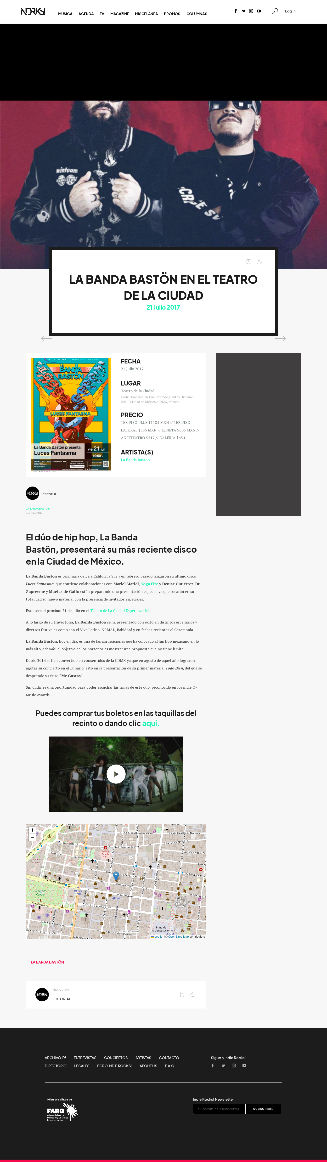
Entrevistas (85, 1057)
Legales (82, 1066)
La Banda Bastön (135, 459)
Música (65, 13)
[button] (116, 876)
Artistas (143, 1057)
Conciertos (116, 1057)
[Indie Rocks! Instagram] (251, 11)
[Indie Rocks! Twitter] (243, 11)
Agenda (86, 13)
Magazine (119, 13)
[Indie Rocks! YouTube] (259, 11)
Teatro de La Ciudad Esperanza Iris (120, 610)
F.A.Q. (170, 1066)
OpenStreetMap (178, 936)
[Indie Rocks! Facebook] (236, 11)
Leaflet (158, 936)
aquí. (151, 723)
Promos (172, 13)
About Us (148, 1066)
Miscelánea (146, 13)
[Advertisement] (163, 62)
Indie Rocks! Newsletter (213, 1099)
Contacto (169, 1057)
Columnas (196, 13)
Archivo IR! (55, 1057)
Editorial (49, 494)
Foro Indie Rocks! (114, 1066)
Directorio (56, 1066)
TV (102, 13)
